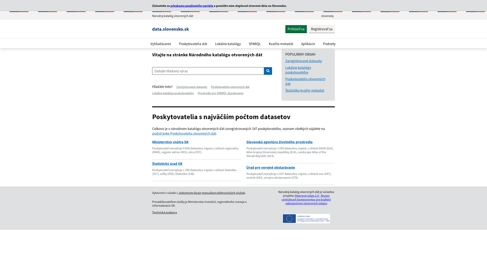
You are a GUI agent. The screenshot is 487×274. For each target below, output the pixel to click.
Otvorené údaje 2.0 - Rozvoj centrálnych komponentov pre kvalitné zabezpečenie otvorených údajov (306, 199)
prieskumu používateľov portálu (191, 6)
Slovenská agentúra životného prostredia (279, 142)
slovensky (327, 16)
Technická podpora (164, 212)
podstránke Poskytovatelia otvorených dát (184, 133)
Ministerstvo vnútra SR (170, 142)
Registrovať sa (322, 29)
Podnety (329, 43)
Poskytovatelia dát (193, 43)
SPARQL (255, 43)
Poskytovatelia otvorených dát (230, 87)
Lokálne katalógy (228, 43)
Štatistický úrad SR (167, 163)
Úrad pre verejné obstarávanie (270, 167)
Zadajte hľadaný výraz (171, 71)
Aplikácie (308, 43)
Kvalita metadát (281, 43)
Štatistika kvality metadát (304, 90)
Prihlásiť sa (296, 29)
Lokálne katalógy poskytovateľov (173, 93)
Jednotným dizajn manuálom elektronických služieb (211, 193)
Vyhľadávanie (160, 43)
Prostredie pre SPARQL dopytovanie (221, 93)
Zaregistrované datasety (191, 87)
